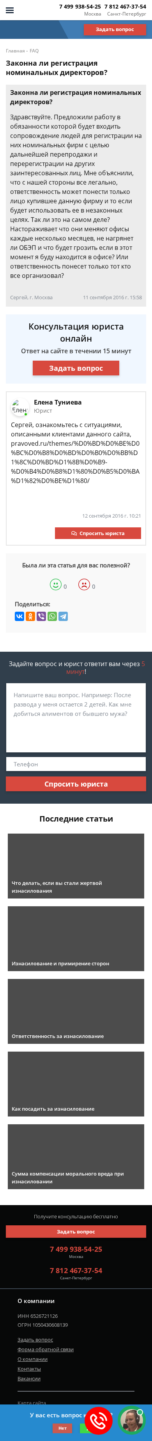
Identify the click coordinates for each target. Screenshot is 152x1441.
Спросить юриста (102, 533)
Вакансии (29, 1378)
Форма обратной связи (46, 1349)
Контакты (29, 1368)
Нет (62, 1428)
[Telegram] (63, 616)
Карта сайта (32, 1402)
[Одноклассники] (30, 616)
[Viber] (41, 616)
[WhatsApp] (52, 616)
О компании (33, 1359)
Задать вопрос (115, 29)
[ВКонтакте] (19, 616)
